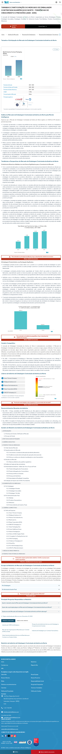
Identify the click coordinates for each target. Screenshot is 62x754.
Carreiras (3, 688)
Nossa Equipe (34, 674)
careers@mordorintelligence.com (9, 729)
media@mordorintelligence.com (12, 717)
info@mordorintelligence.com (11, 712)
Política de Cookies (36, 691)
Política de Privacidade (7, 691)
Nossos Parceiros (35, 678)
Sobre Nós (4, 674)
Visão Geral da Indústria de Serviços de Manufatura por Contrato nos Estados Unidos (16, 636)
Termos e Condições (36, 688)
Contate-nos (4, 665)
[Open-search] (60, 2)
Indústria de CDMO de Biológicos (10, 625)
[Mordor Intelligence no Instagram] (15, 736)
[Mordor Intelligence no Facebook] (5, 736)
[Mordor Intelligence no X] (8, 736)
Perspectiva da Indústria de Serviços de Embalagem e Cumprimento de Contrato (45, 625)
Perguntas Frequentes (37, 684)
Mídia (2, 681)
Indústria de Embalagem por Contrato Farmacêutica (45, 630)
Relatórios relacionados (8, 620)
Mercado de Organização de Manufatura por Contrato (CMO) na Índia (15, 630)
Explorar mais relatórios (22, 620)
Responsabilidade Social (37, 681)
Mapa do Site (34, 665)
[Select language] (56, 2)
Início (2, 662)
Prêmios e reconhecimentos (8, 684)
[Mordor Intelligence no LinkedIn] (2, 736)
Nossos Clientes (5, 678)
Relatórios (33, 662)
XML (2, 668)
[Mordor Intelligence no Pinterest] (12, 736)
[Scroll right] (60, 35)
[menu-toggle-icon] (2, 2)
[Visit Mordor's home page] (6, 2)
